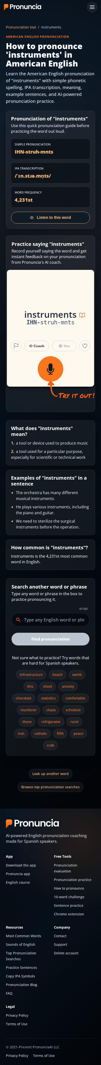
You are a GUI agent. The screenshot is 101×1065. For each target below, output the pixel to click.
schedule (73, 710)
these (27, 721)
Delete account (66, 953)
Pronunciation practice (72, 879)
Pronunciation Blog (21, 984)
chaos (51, 710)
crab (50, 745)
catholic (40, 733)
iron (21, 733)
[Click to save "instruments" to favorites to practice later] (84, 346)
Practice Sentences (21, 967)
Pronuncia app (18, 873)
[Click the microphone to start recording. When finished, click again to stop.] (50, 369)
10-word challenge (69, 896)
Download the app (21, 865)
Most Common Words (23, 936)
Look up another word (50, 773)
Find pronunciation (50, 639)
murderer (29, 710)
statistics (48, 698)
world (77, 674)
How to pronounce (69, 888)
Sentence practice (68, 905)
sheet (47, 686)
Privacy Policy (17, 1015)
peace (78, 733)
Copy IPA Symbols (20, 976)
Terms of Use (16, 1024)
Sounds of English (20, 944)
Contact (60, 936)
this (30, 686)
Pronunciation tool (21, 27)
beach (57, 674)
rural (74, 721)
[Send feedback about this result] (16, 346)
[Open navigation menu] (92, 7)
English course (18, 882)
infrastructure (31, 674)
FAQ (9, 993)
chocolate (23, 698)
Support (60, 944)
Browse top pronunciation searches (50, 787)
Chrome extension (69, 914)
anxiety (68, 686)
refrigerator (51, 721)
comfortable (75, 698)
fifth (60, 733)
